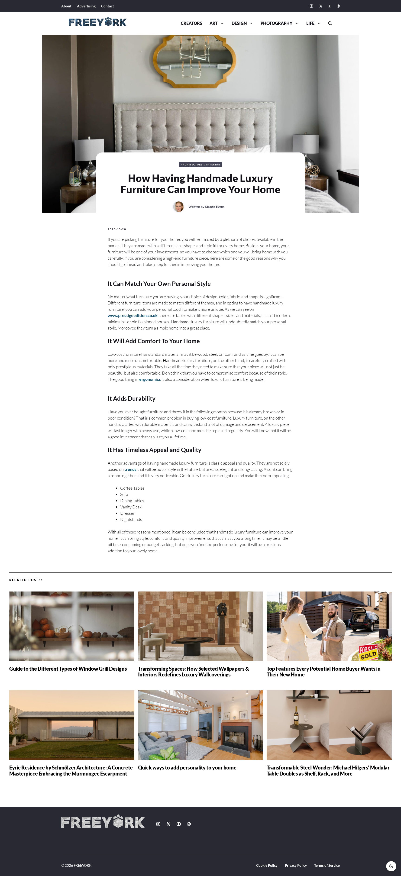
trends (130, 469)
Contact (107, 6)
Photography (276, 23)
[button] (328, 23)
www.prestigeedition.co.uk (133, 315)
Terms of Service (327, 865)
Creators (191, 23)
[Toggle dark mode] (391, 866)
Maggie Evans (214, 207)
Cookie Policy (267, 865)
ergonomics (150, 379)
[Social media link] (311, 6)
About (66, 6)
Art (214, 23)
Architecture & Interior (200, 164)
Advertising (86, 6)
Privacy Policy (296, 865)
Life (310, 23)
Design (239, 23)
